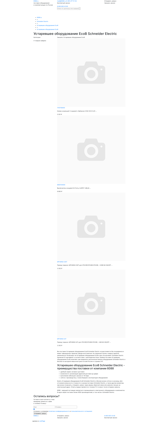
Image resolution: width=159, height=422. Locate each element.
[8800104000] (91, 149)
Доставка (121, 12)
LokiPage (42, 421)
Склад (94, 12)
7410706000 (61, 108)
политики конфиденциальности (59, 411)
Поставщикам (137, 12)
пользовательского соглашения (81, 411)
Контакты (154, 12)
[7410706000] (91, 72)
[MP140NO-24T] (91, 303)
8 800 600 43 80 (62, 6)
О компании (146, 13)
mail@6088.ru (61, 1)
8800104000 (61, 185)
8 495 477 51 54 (71, 1)
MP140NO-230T (62, 262)
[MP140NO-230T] (91, 226)
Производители (103, 12)
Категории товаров (112, 13)
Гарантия (128, 12)
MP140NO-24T (61, 339)
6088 (36, 416)
